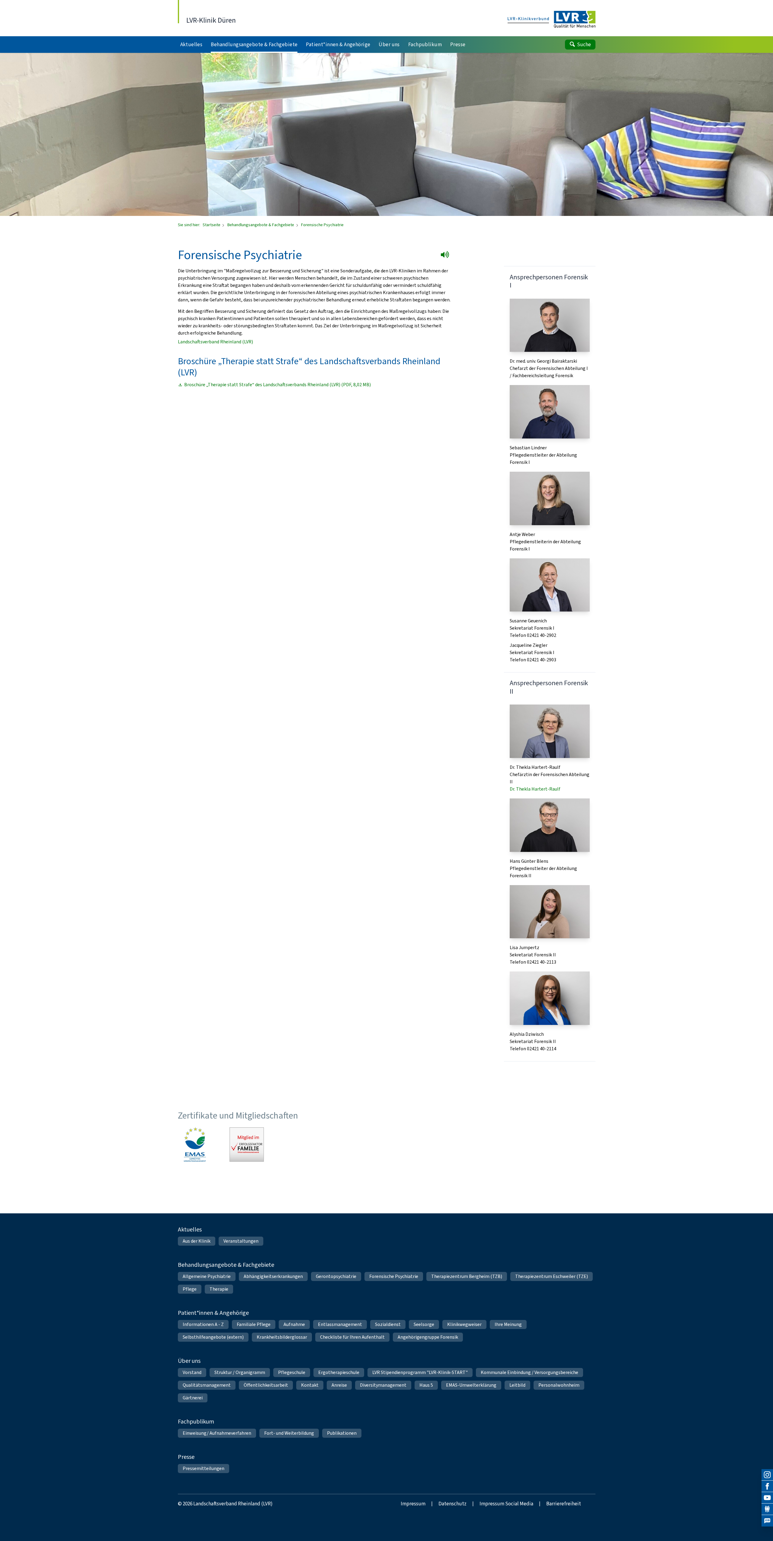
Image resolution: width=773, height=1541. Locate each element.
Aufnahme (294, 1324)
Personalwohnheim (558, 1385)
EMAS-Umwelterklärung (471, 1385)
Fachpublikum (196, 1421)
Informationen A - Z (203, 1324)
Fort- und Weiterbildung (289, 1433)
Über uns (189, 1361)
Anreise (339, 1385)
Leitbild (517, 1385)
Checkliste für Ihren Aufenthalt (352, 1337)
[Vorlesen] (446, 256)
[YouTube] (767, 1498)
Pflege (190, 1289)
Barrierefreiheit (563, 1503)
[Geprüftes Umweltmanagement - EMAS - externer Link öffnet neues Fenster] (195, 1144)
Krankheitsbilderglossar (282, 1337)
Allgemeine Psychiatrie (207, 1276)
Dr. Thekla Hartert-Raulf (535, 789)
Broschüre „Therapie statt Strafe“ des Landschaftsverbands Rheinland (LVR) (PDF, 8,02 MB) (277, 385)
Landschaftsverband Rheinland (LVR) (215, 342)
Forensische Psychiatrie (393, 1276)
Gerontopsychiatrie (336, 1276)
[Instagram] (767, 1475)
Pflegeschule (291, 1372)
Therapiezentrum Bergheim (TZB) (466, 1276)
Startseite (212, 225)
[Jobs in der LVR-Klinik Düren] (767, 1521)
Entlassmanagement (340, 1324)
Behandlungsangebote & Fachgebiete (261, 225)
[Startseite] (551, 19)
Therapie (219, 1289)
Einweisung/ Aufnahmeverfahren (217, 1433)
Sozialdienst (388, 1324)
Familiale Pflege (254, 1324)
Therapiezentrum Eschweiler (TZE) (551, 1276)
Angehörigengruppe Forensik (428, 1337)
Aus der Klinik (196, 1241)
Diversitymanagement (383, 1385)
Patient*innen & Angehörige (213, 1313)
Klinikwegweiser (464, 1324)
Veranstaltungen (240, 1241)
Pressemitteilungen (203, 1468)
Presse (186, 1457)
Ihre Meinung (508, 1324)
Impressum (413, 1503)
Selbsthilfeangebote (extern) (213, 1337)
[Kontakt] (767, 1509)
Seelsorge (424, 1324)
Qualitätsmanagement (207, 1385)
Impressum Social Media (506, 1503)
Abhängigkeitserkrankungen (273, 1276)
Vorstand (192, 1372)
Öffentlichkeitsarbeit (266, 1385)
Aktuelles (190, 1229)
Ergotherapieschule (338, 1372)
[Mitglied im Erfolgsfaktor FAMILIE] (246, 1144)
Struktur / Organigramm (239, 1372)
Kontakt (310, 1385)
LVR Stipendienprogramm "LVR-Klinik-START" (420, 1372)
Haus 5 (426, 1385)
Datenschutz (452, 1503)
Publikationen (342, 1433)
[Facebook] (767, 1486)
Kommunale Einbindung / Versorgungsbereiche (529, 1372)
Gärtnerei (193, 1398)
